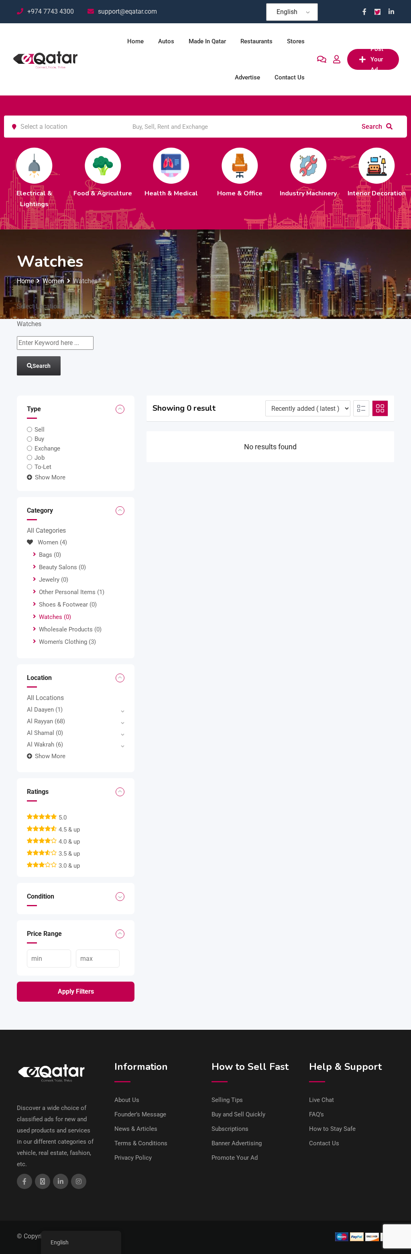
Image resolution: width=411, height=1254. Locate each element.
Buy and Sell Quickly (238, 1114)
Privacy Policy (133, 1157)
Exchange (47, 448)
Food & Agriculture (268, 193)
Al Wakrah (45, 744)
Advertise (247, 77)
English (287, 12)
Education (131, 193)
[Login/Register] (336, 59)
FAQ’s (316, 1114)
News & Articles (135, 1128)
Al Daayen (45, 709)
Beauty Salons (62, 567)
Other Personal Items (71, 592)
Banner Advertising (237, 1143)
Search (373, 126)
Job (40, 457)
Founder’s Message (140, 1114)
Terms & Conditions (140, 1143)
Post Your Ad (376, 59)
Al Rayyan (46, 721)
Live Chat (321, 1100)
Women (52, 542)
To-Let (43, 467)
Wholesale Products (70, 629)
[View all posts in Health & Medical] (337, 166)
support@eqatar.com (127, 11)
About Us (126, 1100)
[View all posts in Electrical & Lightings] (200, 166)
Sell (40, 429)
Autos (166, 41)
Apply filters (76, 991)
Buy (39, 438)
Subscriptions (230, 1128)
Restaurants (256, 41)
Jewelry (53, 579)
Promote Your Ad (235, 1157)
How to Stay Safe (332, 1128)
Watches (55, 617)
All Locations (45, 698)
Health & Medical (337, 193)
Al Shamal (45, 733)
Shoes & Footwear (68, 604)
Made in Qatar (207, 41)
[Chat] (321, 59)
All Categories (46, 530)
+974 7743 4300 (50, 11)
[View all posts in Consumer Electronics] (63, 166)
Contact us (290, 77)
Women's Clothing (67, 641)
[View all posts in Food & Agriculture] (268, 166)
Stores (296, 41)
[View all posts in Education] (132, 166)
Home (135, 41)
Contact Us (324, 1143)
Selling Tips (227, 1100)
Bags (50, 554)
